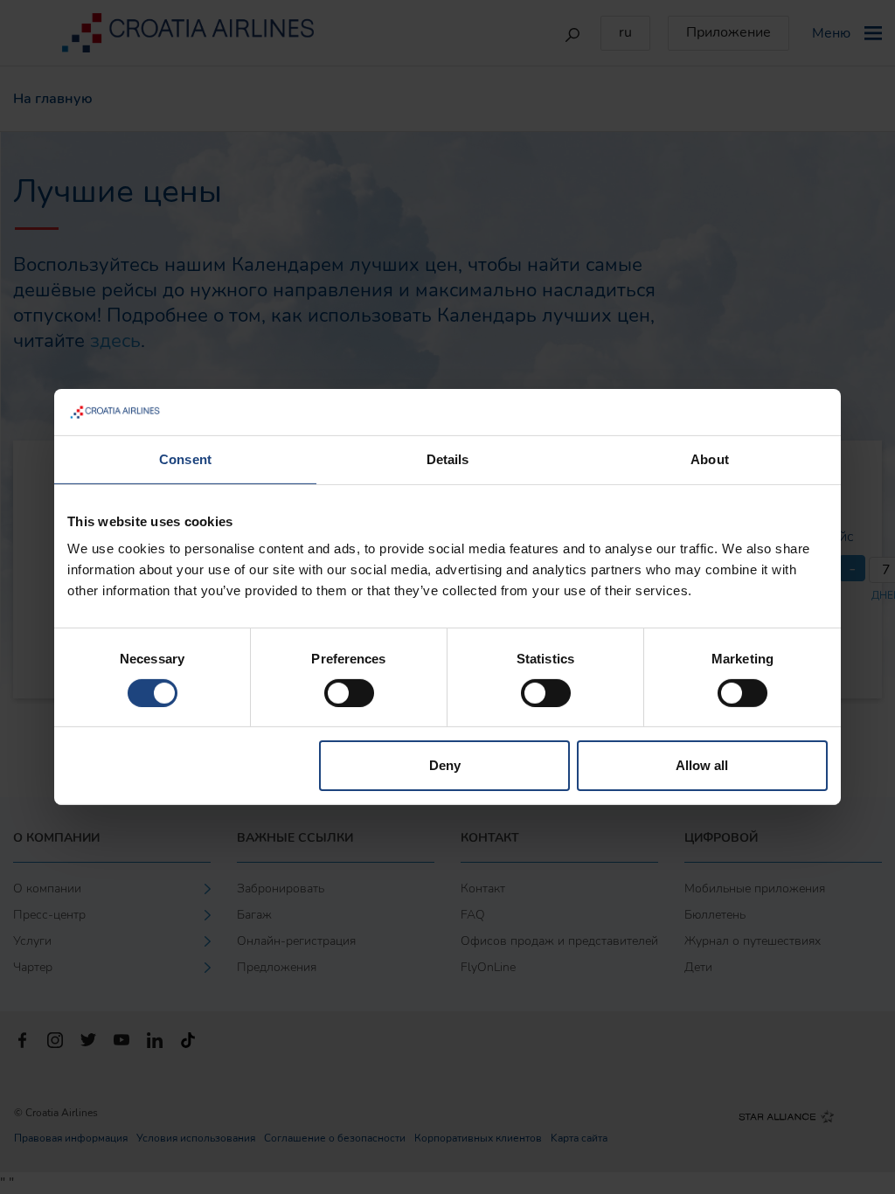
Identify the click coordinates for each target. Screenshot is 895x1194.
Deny (445, 765)
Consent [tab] (185, 458)
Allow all (702, 765)
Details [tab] (448, 458)
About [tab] (709, 458)
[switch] (349, 693)
